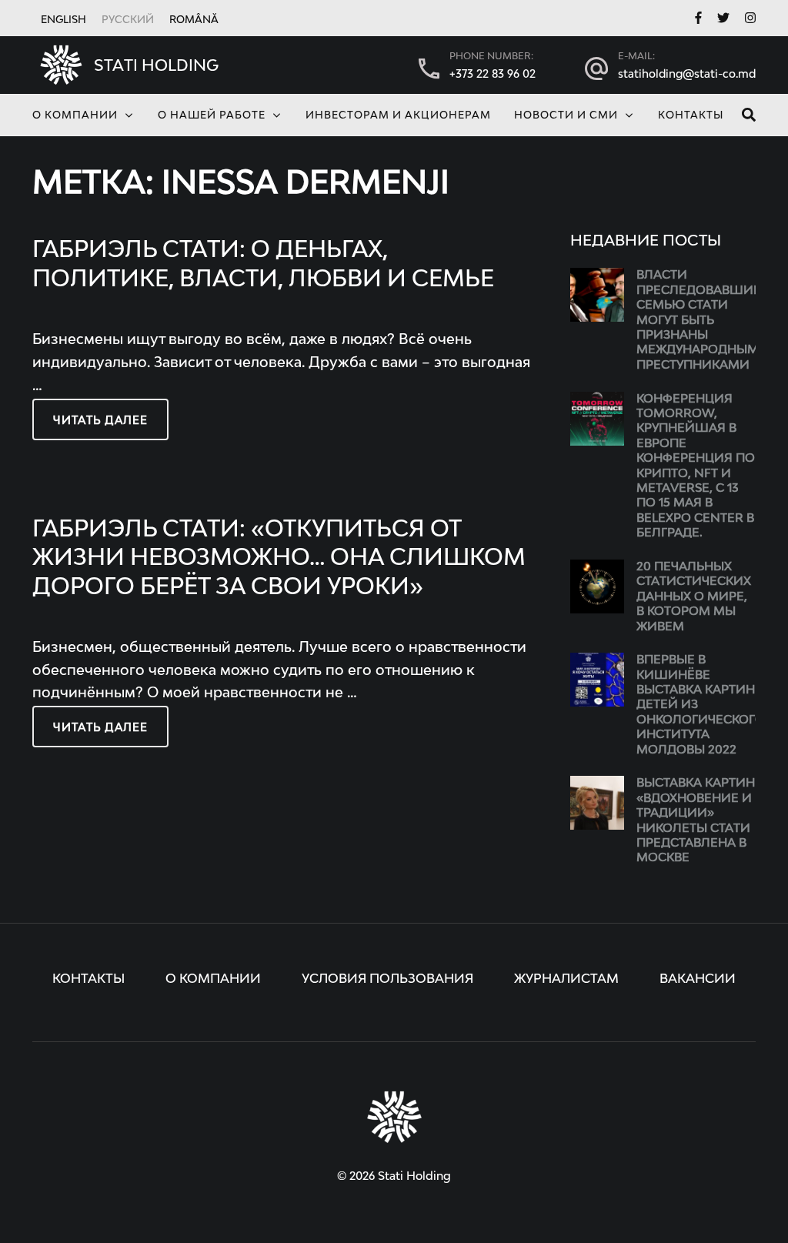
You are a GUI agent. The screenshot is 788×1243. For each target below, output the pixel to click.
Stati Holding (156, 66)
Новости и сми (566, 116)
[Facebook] (698, 19)
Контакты (690, 116)
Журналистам (566, 980)
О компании (75, 116)
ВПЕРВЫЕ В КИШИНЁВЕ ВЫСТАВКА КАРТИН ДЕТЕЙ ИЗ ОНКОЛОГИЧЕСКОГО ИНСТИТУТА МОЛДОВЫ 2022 (700, 704)
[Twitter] (723, 19)
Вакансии (697, 980)
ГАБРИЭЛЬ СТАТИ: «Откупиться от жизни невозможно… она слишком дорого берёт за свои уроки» (279, 559)
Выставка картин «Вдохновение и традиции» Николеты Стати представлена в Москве (695, 820)
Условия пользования (387, 980)
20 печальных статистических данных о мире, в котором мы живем (693, 597)
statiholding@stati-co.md (687, 74)
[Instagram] (750, 19)
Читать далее (100, 421)
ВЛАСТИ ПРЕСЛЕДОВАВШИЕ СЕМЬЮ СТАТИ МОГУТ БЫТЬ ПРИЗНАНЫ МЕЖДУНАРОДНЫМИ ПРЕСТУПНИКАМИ (702, 319)
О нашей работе (211, 116)
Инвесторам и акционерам (398, 116)
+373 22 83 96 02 (492, 74)
